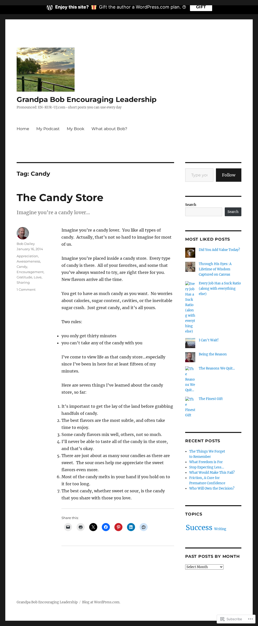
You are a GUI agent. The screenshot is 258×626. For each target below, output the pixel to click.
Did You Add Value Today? (219, 250)
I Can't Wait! (209, 340)
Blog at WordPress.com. (101, 602)
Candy (22, 267)
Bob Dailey (26, 244)
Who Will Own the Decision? (211, 488)
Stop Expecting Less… (206, 467)
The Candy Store (60, 197)
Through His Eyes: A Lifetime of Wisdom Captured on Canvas (215, 269)
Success (199, 527)
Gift (201, 7)
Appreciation (27, 256)
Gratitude (24, 277)
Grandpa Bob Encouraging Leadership (86, 99)
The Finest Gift (211, 399)
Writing (220, 529)
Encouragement (30, 272)
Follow (228, 174)
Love (38, 277)
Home (23, 128)
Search (190, 205)
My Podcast (48, 128)
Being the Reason (213, 354)
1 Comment (26, 289)
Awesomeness (28, 261)
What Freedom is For (206, 462)
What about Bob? (109, 128)
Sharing (23, 282)
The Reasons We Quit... (217, 368)
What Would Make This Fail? (212, 472)
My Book (75, 128)
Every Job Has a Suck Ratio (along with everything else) (220, 288)
